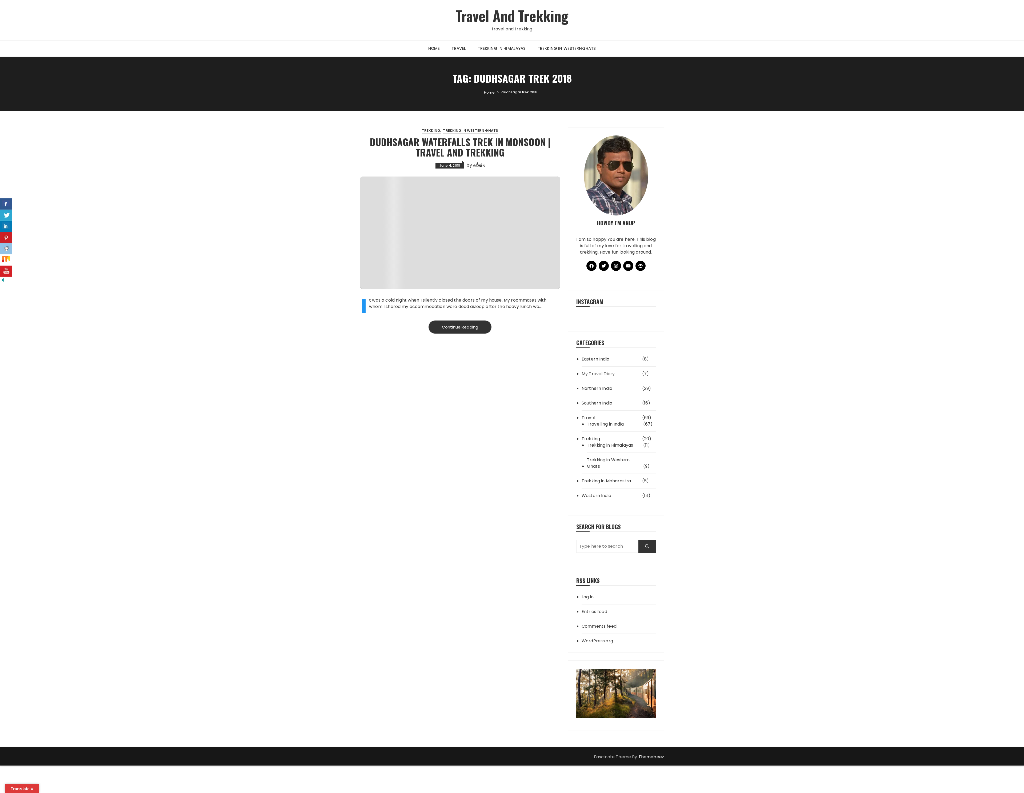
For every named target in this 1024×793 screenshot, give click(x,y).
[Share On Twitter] (6, 215)
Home (434, 48)
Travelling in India (605, 424)
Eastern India (595, 359)
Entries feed (594, 611)
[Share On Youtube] (6, 271)
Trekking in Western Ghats (470, 130)
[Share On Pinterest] (6, 237)
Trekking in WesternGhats (567, 48)
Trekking (431, 130)
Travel (458, 48)
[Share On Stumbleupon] (6, 260)
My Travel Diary (598, 374)
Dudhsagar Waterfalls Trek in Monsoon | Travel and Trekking (460, 147)
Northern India (597, 388)
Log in (588, 597)
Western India (596, 495)
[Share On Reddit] (6, 248)
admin (479, 165)
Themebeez (651, 757)
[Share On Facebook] (6, 204)
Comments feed (599, 626)
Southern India (597, 403)
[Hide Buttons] (2, 280)
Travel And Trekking (512, 15)
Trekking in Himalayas (502, 48)
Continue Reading (460, 327)
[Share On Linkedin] (6, 226)
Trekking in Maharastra (606, 481)
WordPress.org (597, 641)
